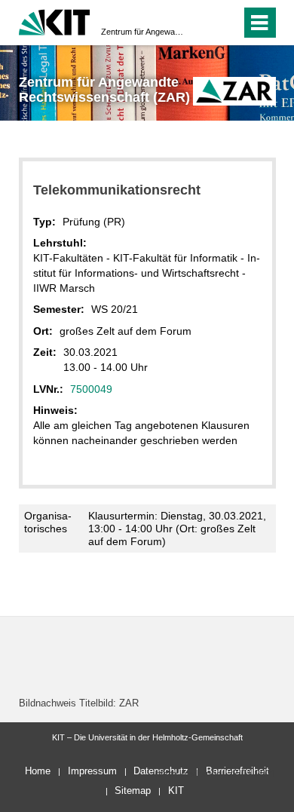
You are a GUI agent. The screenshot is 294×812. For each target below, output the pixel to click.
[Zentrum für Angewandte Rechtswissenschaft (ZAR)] (234, 91)
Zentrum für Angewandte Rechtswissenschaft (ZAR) (142, 31)
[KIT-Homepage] (54, 20)
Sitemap (133, 790)
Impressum (92, 771)
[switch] (226, 22)
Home (38, 771)
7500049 (91, 389)
